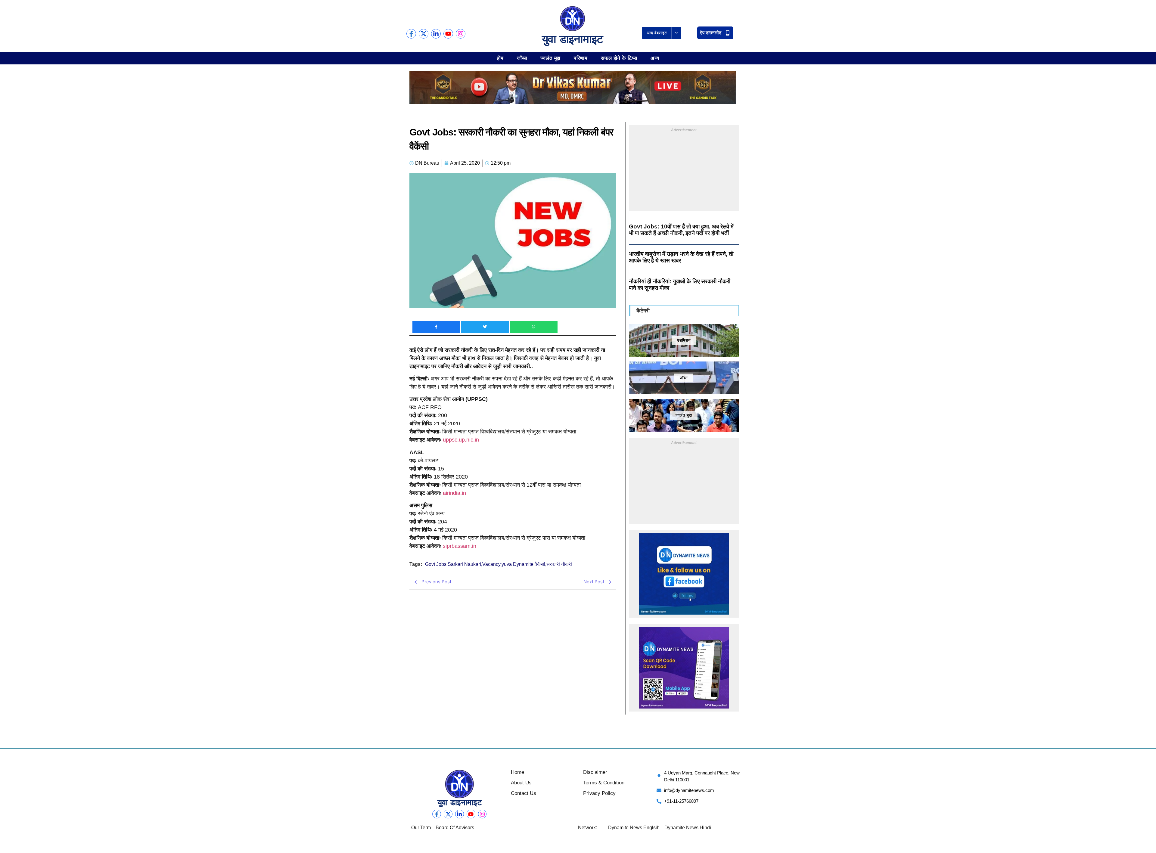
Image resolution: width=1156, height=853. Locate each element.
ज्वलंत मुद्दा (550, 58)
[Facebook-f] (411, 34)
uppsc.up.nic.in (461, 440)
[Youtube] (448, 34)
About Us (521, 783)
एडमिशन (684, 340)
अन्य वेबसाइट (657, 32)
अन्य (655, 58)
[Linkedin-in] (436, 34)
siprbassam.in (459, 546)
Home (517, 772)
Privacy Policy (599, 793)
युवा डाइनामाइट (572, 39)
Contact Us (523, 793)
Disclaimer (595, 772)
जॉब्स (522, 58)
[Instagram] (460, 34)
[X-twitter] (423, 34)
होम (500, 58)
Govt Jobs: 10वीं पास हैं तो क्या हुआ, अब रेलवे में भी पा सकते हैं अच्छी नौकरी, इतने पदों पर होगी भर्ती (681, 229)
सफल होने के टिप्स (619, 58)
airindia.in (454, 493)
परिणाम (581, 58)
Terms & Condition (603, 783)
